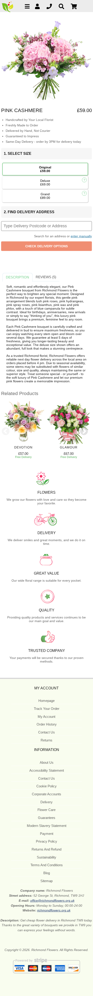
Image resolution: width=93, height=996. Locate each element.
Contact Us (46, 732)
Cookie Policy (46, 786)
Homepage (46, 701)
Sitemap (46, 881)
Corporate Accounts (46, 794)
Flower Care (46, 810)
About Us (46, 762)
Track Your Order (46, 709)
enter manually (81, 236)
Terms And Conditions (46, 865)
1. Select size (17, 153)
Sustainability (46, 857)
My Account (46, 716)
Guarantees (46, 818)
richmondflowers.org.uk (53, 910)
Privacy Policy (46, 841)
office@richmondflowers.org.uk (52, 900)
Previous (5, 431)
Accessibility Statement (46, 770)
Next (83, 431)
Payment (46, 834)
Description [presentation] (17, 277)
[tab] (17, 277)
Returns (46, 740)
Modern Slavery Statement (46, 826)
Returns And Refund (46, 849)
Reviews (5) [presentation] (46, 277)
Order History (47, 724)
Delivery (46, 802)
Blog (46, 873)
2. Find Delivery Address (29, 212)
